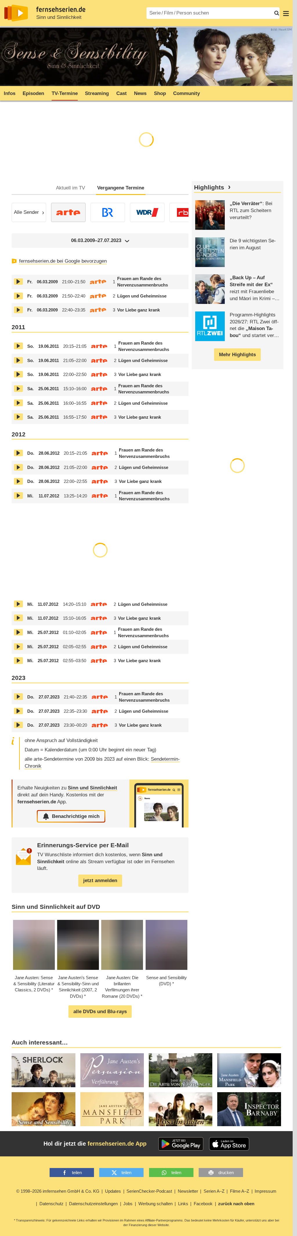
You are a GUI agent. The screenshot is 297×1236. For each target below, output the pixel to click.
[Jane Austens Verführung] (112, 1070)
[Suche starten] (276, 13)
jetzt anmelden (100, 880)
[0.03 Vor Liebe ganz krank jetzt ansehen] (18, 310)
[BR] (107, 212)
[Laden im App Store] (229, 1144)
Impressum (265, 1191)
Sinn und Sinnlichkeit (59, 17)
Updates (113, 1191)
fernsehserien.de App (117, 1143)
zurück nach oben (236, 1203)
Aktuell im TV (70, 188)
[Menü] (286, 13)
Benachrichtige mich (75, 816)
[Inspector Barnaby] (249, 1109)
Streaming (97, 93)
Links (183, 1203)
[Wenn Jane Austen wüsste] (180, 1109)
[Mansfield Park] (249, 1070)
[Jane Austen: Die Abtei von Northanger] (180, 1070)
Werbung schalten (155, 1203)
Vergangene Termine (120, 188)
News (140, 93)
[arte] (68, 212)
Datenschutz (51, 1203)
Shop (160, 93)
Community (186, 93)
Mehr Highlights (237, 354)
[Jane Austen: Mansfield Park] (112, 1109)
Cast (121, 93)
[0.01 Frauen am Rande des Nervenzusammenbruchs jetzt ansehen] (18, 281)
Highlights (209, 187)
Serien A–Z (214, 1191)
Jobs (128, 1203)
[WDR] (147, 212)
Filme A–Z (239, 1191)
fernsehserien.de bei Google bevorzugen (63, 261)
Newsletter (188, 1191)
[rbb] (186, 212)
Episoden (33, 93)
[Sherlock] (43, 1070)
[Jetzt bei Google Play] (180, 1144)
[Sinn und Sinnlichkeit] (159, 803)
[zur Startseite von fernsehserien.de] (16, 13)
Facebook (203, 1203)
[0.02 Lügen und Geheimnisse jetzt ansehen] (18, 296)
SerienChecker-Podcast (149, 1191)
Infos (9, 93)
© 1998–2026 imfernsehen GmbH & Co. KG (57, 1191)
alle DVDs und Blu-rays (100, 1011)
